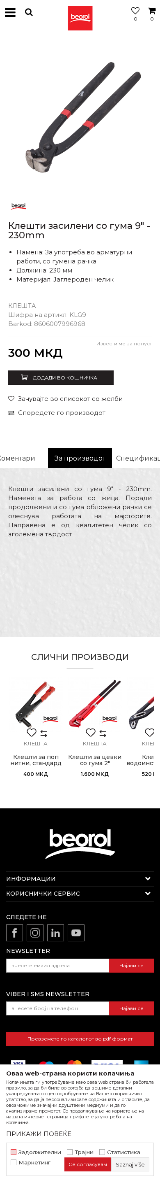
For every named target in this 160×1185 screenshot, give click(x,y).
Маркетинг (34, 1162)
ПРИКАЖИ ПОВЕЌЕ (38, 1134)
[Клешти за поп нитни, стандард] (36, 704)
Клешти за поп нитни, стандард (36, 760)
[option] (80, 115)
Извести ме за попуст (124, 343)
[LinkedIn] (56, 933)
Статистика (123, 1152)
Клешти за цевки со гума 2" (94, 760)
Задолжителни (39, 1152)
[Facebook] (15, 933)
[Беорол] (18, 206)
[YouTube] (76, 933)
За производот (80, 458)
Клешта (22, 306)
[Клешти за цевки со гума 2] (95, 704)
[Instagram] (35, 933)
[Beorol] (80, 12)
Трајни (84, 1152)
